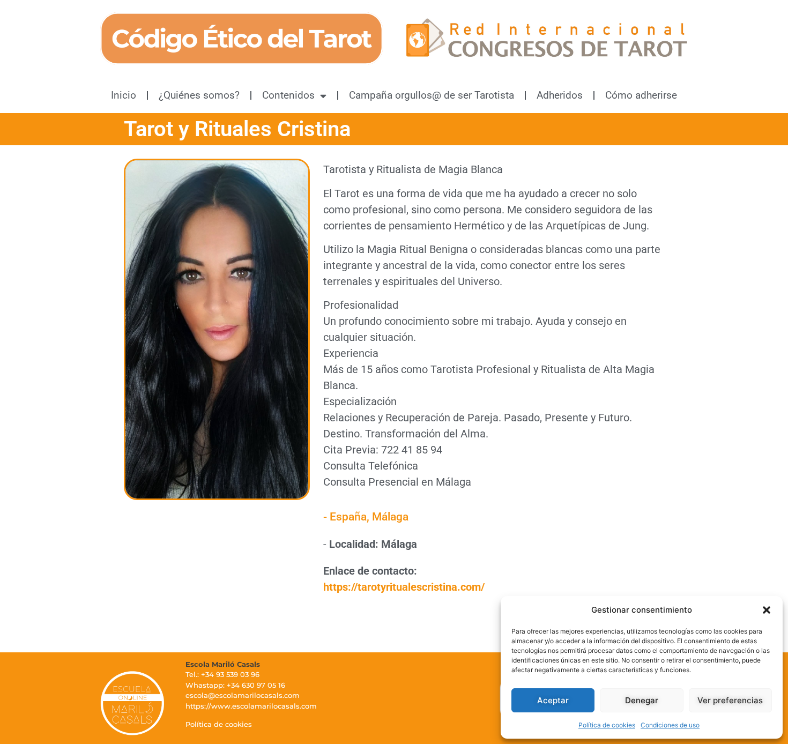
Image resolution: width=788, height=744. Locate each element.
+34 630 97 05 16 (256, 685)
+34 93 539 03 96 (230, 674)
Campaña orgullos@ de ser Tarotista (431, 95)
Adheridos (560, 95)
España (348, 516)
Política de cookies (606, 725)
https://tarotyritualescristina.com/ (404, 587)
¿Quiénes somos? (199, 95)
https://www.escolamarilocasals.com (251, 706)
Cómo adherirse (641, 95)
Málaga (390, 516)
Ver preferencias (730, 700)
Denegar (641, 700)
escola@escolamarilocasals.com (242, 695)
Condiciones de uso (670, 725)
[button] (766, 610)
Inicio (123, 95)
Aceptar (553, 700)
